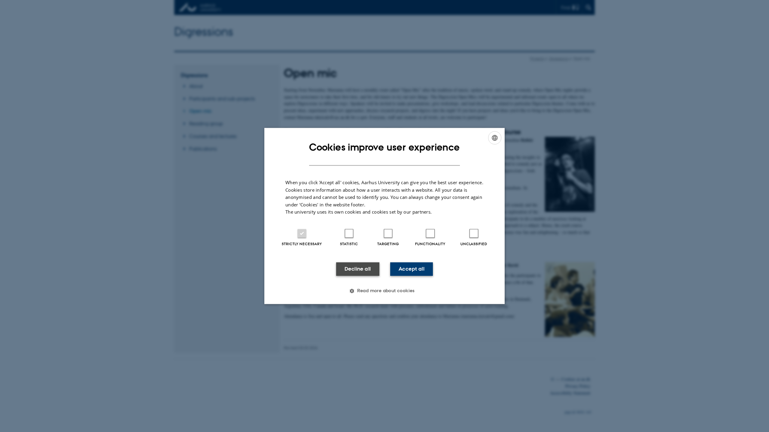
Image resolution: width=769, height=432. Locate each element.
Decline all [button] (358, 269)
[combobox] (495, 138)
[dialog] (384, 216)
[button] (384, 291)
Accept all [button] (411, 269)
